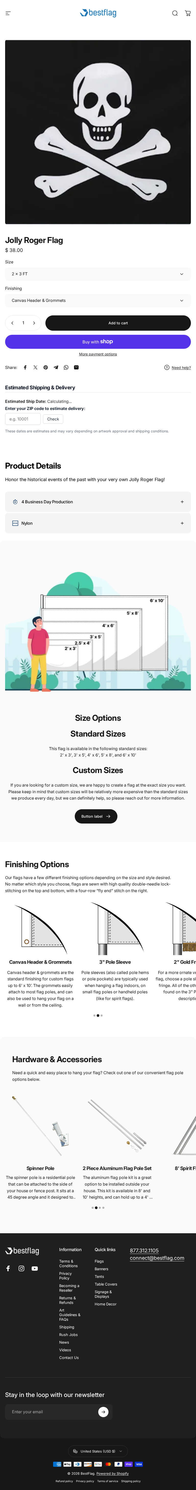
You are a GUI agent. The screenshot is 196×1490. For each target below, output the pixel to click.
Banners (101, 1269)
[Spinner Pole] (40, 1126)
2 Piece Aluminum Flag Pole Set (117, 1168)
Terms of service (107, 1481)
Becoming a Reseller (69, 1287)
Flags (99, 1261)
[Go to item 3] (102, 1015)
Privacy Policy (65, 1275)
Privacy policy (85, 1481)
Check (53, 419)
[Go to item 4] (103, 1208)
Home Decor (105, 1304)
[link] (96, 816)
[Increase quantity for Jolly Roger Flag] (35, 323)
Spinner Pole (40, 1168)
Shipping (66, 1327)
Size (9, 261)
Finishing (13, 288)
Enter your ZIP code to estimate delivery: (45, 408)
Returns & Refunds (67, 1300)
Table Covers (106, 1284)
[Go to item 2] (98, 1015)
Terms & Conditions (68, 1263)
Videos (65, 1350)
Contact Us (69, 1357)
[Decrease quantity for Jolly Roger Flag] (11, 323)
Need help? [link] (181, 367)
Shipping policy (131, 1481)
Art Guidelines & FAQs (69, 1314)
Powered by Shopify (112, 1473)
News (64, 1342)
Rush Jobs (68, 1334)
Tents (99, 1276)
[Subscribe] (103, 1412)
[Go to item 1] (94, 1015)
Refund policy (64, 1481)
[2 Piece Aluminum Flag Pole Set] (117, 1126)
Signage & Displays (103, 1294)
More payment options (98, 354)
